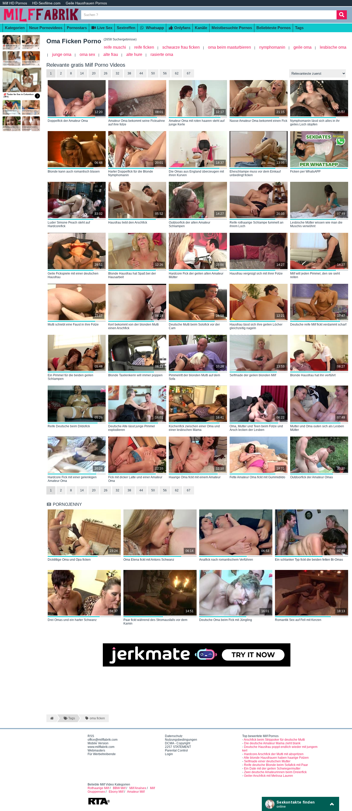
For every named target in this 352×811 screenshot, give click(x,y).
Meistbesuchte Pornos (232, 27)
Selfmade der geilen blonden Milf (253, 375)
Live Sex (104, 27)
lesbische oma (333, 47)
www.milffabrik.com (101, 747)
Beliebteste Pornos (273, 27)
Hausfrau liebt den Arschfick (127, 222)
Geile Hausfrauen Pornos (86, 3)
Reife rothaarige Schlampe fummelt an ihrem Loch (256, 224)
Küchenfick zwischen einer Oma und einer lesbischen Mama (194, 428)
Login (169, 754)
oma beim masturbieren (229, 47)
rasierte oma (161, 54)
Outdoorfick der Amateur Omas (311, 477)
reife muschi (115, 47)
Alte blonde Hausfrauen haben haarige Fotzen (276, 757)
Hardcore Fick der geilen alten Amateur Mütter (196, 275)
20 (94, 73)
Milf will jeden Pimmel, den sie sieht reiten (315, 275)
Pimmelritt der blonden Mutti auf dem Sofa (194, 377)
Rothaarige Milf (98, 788)
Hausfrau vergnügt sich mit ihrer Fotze (256, 273)
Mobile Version (98, 743)
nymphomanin (272, 47)
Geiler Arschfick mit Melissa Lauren (268, 776)
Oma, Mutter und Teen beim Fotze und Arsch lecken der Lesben (256, 428)
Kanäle (201, 27)
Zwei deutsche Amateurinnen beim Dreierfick (275, 772)
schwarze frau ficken (181, 47)
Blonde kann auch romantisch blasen (74, 171)
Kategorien (15, 27)
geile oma (303, 47)
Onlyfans (181, 27)
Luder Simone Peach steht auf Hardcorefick (69, 224)
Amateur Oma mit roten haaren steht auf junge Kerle (196, 122)
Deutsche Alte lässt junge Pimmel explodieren (131, 428)
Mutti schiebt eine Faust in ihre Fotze (73, 324)
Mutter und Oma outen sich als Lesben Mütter (317, 428)
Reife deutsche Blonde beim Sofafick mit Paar (276, 765)
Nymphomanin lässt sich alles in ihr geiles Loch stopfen (315, 122)
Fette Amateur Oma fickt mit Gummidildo (257, 477)
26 (105, 73)
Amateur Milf (136, 791)
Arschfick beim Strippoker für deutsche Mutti (274, 739)
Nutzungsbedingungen (181, 739)
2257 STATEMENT (178, 747)
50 (153, 73)
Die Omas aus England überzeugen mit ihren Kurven (196, 173)
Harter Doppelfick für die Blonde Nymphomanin (130, 173)
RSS (91, 736)
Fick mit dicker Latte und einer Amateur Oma (135, 479)
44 (141, 73)
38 (129, 73)
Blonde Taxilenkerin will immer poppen (135, 375)
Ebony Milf (116, 791)
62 (177, 73)
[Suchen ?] (342, 14)
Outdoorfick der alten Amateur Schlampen (189, 224)
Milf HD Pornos (15, 3)
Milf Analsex (137, 788)
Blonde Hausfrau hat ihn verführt (313, 375)
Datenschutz (173, 736)
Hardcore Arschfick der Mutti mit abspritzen (274, 754)
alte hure (134, 54)
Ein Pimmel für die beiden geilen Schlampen (70, 377)
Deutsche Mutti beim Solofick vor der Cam (194, 326)
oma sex (87, 54)
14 (82, 490)
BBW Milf (119, 788)
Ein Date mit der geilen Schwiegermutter (272, 768)
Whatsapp (154, 27)
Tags (299, 27)
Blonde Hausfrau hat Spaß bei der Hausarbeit (132, 275)
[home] (51, 718)
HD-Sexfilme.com (46, 3)
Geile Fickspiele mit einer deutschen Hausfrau (73, 275)
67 (188, 73)
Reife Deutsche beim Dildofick (69, 426)
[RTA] (99, 804)
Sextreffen (126, 27)
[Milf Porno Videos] (41, 21)
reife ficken (144, 47)
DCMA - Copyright (177, 743)
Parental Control (176, 750)
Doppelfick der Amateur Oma (68, 121)
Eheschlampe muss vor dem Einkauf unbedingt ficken (255, 173)
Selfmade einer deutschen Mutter (267, 761)
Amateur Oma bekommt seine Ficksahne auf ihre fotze (136, 122)
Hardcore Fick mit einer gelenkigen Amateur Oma (72, 479)
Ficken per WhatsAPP (305, 171)
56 (165, 73)
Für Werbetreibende (102, 754)
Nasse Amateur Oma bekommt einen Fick (258, 121)
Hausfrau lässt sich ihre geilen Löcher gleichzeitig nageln (256, 326)
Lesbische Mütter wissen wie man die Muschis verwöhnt (316, 224)
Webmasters (96, 750)
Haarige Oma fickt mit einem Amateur (195, 477)
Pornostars (77, 27)
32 (117, 73)
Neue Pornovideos (45, 27)
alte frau (110, 54)
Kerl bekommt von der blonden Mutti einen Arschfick (133, 326)
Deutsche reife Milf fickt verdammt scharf (318, 324)
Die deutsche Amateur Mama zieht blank (272, 743)
